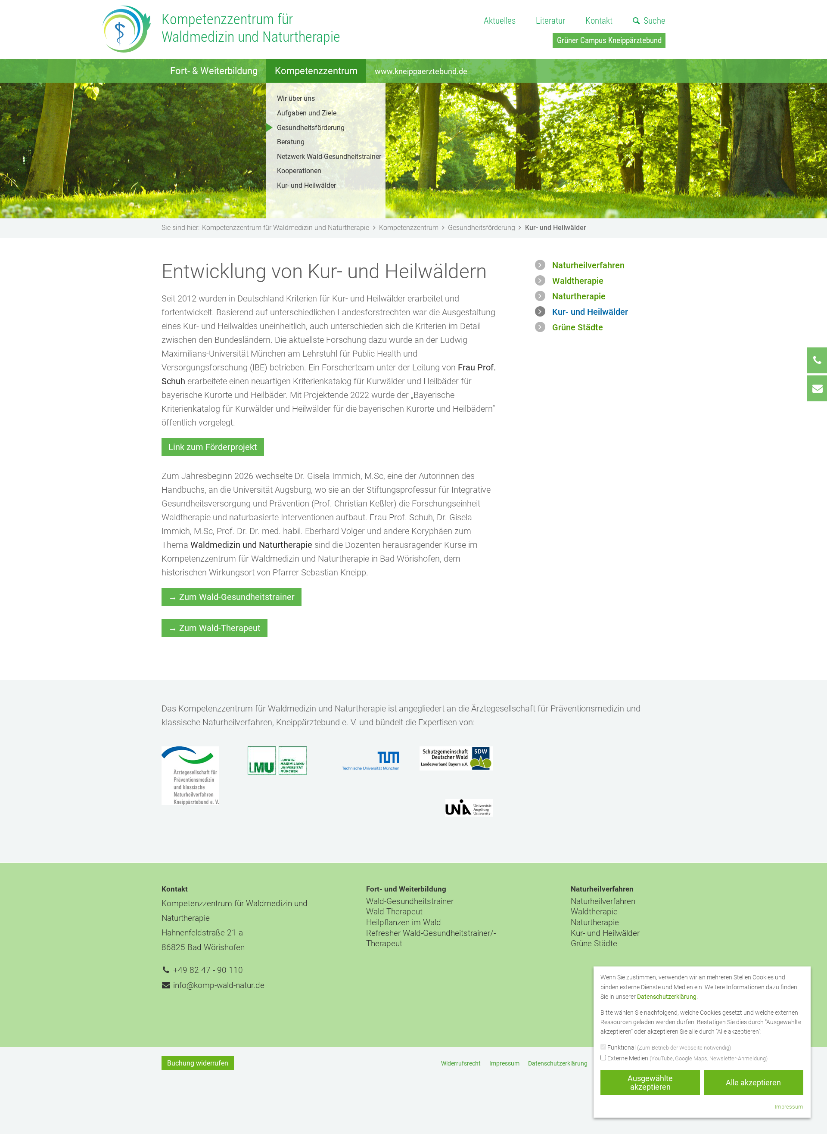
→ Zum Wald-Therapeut (214, 628)
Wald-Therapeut (394, 912)
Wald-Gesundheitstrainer (410, 901)
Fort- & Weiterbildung (214, 70)
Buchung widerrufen (197, 1063)
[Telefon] (817, 360)
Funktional (668, 1047)
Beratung (291, 142)
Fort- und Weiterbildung (406, 889)
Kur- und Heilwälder (306, 185)
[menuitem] (500, 21)
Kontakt (598, 21)
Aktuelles (500, 21)
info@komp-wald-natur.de (218, 985)
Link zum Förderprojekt (212, 447)
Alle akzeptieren (753, 1082)
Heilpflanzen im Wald (403, 922)
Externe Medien (687, 1058)
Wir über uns (296, 98)
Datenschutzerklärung (558, 1063)
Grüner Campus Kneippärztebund (609, 40)
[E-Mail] (817, 388)
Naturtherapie (579, 296)
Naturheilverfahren (588, 265)
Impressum (504, 1063)
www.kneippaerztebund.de (421, 71)
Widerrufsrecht (461, 1063)
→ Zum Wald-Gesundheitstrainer (231, 597)
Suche (654, 21)
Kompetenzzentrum (316, 70)
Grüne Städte (577, 327)
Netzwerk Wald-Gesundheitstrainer (329, 156)
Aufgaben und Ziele (306, 113)
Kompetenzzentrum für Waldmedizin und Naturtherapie (285, 228)
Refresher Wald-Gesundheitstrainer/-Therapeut (431, 938)
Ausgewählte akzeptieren (650, 1082)
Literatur (550, 21)
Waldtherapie (577, 281)
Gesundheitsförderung (311, 128)
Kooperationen (299, 171)
